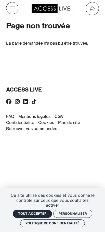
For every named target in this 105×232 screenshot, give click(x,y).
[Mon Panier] (92, 8)
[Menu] (12, 8)
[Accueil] (52, 8)
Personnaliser (73, 213)
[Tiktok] (34, 101)
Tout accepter (32, 213)
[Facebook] (8, 101)
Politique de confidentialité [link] (52, 223)
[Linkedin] (25, 101)
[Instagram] (17, 101)
